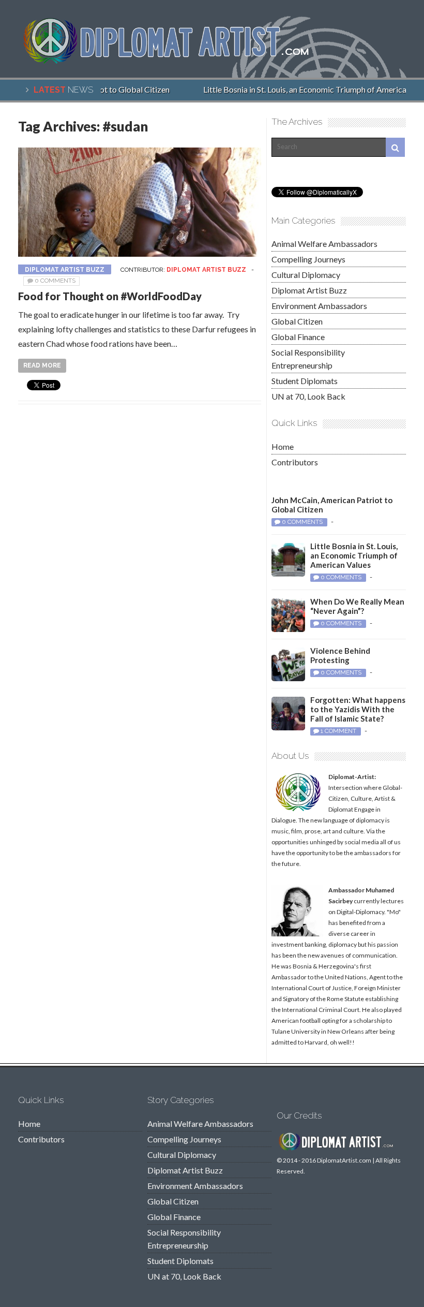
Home (282, 446)
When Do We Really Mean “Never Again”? (357, 606)
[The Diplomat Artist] (173, 61)
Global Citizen (297, 321)
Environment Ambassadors (319, 306)
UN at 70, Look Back (308, 396)
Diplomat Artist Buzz (64, 269)
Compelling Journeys (308, 259)
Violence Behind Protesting (340, 655)
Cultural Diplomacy (305, 275)
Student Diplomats (304, 381)
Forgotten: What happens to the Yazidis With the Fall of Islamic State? (357, 709)
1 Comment (338, 731)
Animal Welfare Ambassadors (324, 243)
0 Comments (55, 280)
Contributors (294, 462)
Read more (42, 365)
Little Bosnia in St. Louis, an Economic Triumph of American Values (354, 555)
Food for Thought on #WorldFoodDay (110, 296)
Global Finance (298, 337)
